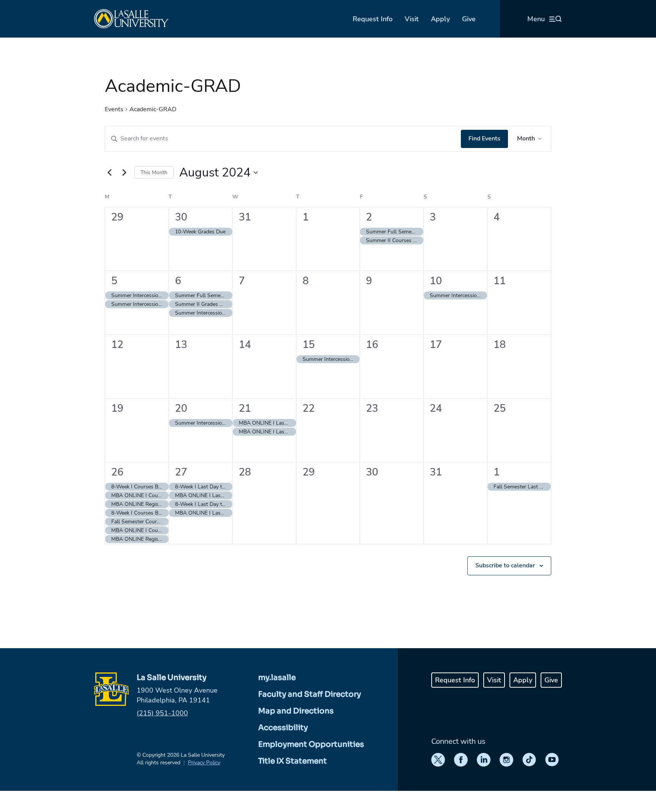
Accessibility (283, 727)
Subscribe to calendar (505, 565)
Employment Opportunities (311, 744)
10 (436, 281)
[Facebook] (461, 760)
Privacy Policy (204, 762)
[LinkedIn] (483, 760)
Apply (440, 19)
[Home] (131, 18)
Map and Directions (296, 711)
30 (181, 217)
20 (181, 409)
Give (469, 19)
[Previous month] (109, 172)
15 (309, 345)
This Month (153, 172)
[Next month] (124, 172)
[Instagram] (506, 760)
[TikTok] (529, 760)
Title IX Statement (292, 761)
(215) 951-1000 (162, 713)
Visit (412, 19)
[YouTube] (552, 760)
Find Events (484, 138)
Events (114, 109)
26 (117, 472)
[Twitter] (438, 760)
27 (181, 472)
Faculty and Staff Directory (309, 694)
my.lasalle (277, 677)
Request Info (373, 19)
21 (245, 409)
